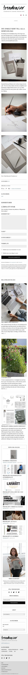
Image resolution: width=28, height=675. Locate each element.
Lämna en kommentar (16, 188)
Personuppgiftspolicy (13, 262)
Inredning (4, 649)
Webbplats (5, 243)
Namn (3, 231)
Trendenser (14, 8)
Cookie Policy (4, 671)
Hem (2, 662)
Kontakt (3, 668)
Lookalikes (4, 651)
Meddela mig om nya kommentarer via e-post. (12, 249)
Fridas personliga (13, 649)
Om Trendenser (4, 664)
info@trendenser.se (5, 643)
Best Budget (5, 624)
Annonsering (4, 666)
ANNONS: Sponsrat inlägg (9, 462)
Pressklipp (6, 479)
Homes (21, 649)
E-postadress (6, 237)
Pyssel (11, 651)
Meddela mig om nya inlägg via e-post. (10, 253)
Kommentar (5, 214)
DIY (9, 181)
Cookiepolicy (20, 262)
